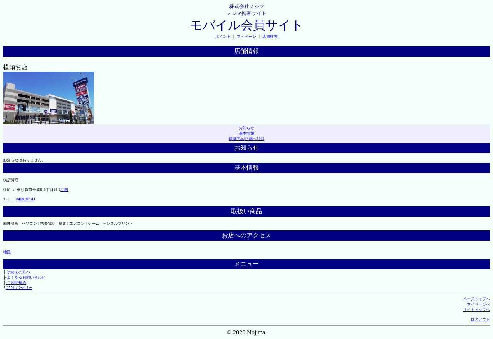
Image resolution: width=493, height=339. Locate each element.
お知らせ (246, 128)
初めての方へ (18, 272)
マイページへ (478, 304)
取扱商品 (236, 139)
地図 (64, 189)
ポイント (223, 36)
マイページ (247, 36)
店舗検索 (270, 36)
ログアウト (480, 319)
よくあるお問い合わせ (26, 277)
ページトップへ (476, 299)
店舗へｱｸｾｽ (254, 139)
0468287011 (25, 199)
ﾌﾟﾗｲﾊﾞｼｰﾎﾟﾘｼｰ (19, 288)
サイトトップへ (476, 309)
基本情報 (246, 133)
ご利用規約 (16, 283)
